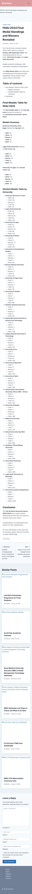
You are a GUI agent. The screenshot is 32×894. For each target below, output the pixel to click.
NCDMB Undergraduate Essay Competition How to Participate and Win (8, 552)
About (8, 872)
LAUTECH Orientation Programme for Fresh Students (12, 597)
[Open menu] (28, 3)
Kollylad (6, 43)
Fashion (8, 876)
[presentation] (16, 583)
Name (5, 835)
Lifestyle (8, 874)
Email (5, 842)
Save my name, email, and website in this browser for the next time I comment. (16, 855)
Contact (8, 878)
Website (5, 849)
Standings (6, 538)
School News (7, 24)
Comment (6, 828)
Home (8, 869)
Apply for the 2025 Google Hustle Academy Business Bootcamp (23, 551)
